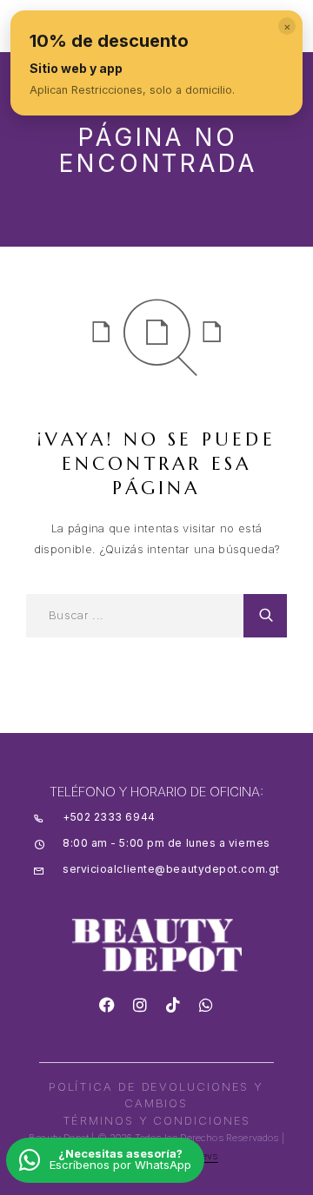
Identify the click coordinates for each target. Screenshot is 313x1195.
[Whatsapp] (206, 1004)
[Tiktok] (173, 1004)
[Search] (265, 615)
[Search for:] (134, 615)
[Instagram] (140, 1004)
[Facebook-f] (107, 1004)
